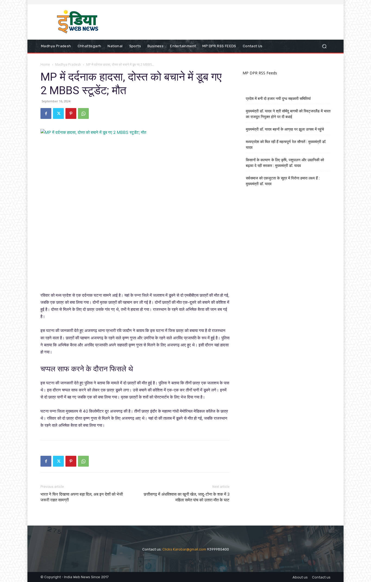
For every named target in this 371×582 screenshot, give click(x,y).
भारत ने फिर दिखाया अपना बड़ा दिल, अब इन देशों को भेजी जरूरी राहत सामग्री (81, 497)
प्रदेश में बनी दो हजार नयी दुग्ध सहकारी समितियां (278, 98)
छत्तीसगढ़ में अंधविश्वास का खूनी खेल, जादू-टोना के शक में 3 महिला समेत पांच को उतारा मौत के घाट (186, 497)
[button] (324, 46)
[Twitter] (58, 113)
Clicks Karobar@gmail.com (184, 549)
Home (45, 64)
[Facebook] (45, 113)
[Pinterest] (70, 113)
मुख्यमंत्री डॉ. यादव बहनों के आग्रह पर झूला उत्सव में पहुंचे (285, 129)
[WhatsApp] (83, 113)
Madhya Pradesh (68, 64)
